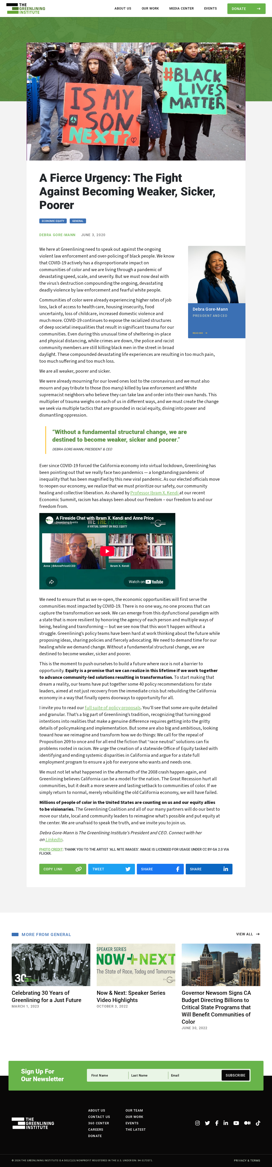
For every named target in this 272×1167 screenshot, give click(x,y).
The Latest (136, 1129)
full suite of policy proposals (113, 707)
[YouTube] (236, 1123)
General (78, 221)
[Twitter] (207, 1123)
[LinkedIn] (226, 1123)
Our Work (150, 8)
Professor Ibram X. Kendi (154, 492)
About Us (123, 8)
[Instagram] (197, 1123)
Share (147, 869)
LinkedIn (53, 839)
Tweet (98, 869)
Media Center (181, 8)
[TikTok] (258, 1123)
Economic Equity (53, 221)
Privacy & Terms (247, 1160)
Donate (239, 8)
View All (245, 934)
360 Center (98, 1123)
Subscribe (235, 1075)
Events (210, 8)
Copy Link (53, 869)
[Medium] (247, 1123)
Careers (95, 1129)
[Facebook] (216, 1123)
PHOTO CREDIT (51, 849)
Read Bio (198, 333)
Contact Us (99, 1117)
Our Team (134, 1110)
